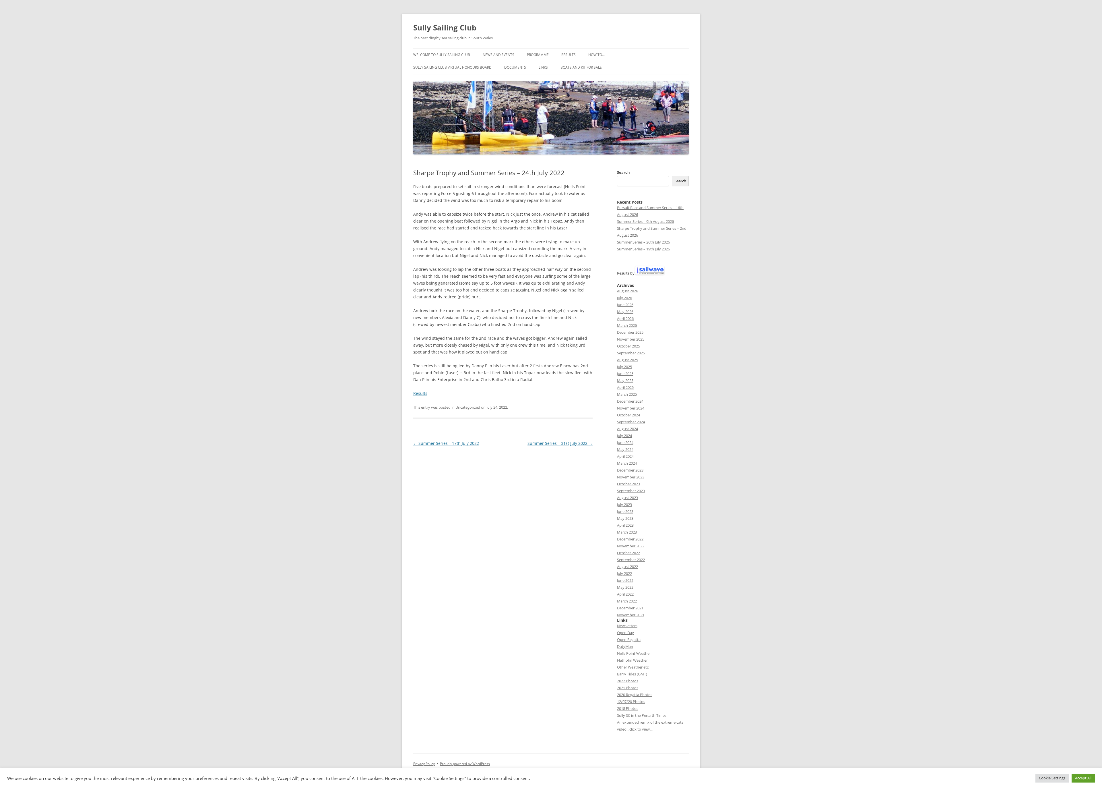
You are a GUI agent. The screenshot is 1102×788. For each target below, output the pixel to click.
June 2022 (625, 580)
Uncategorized (467, 407)
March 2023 (627, 532)
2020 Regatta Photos (634, 694)
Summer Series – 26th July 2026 (643, 242)
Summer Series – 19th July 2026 (643, 249)
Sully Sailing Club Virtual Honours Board (452, 67)
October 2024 (628, 415)
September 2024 (631, 421)
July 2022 (624, 573)
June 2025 (625, 373)
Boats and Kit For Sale (581, 67)
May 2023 (625, 518)
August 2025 (627, 359)
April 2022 (625, 594)
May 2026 (625, 311)
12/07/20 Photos (631, 701)
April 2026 (625, 318)
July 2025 (624, 366)
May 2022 (625, 587)
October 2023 (628, 483)
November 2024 (630, 408)
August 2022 (627, 566)
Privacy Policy (424, 763)
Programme (538, 54)
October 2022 (628, 552)
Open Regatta (629, 639)
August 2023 (627, 497)
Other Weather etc (633, 667)
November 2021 (630, 614)
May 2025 (625, 380)
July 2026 (624, 297)
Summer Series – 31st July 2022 (560, 443)
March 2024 (627, 463)
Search (623, 172)
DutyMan (625, 646)
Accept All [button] (1083, 778)
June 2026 (625, 304)
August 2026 (627, 290)
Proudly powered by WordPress (465, 763)
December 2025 (630, 332)
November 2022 (630, 545)
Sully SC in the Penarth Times (641, 715)
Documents (515, 67)
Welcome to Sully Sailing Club (441, 54)
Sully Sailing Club (444, 27)
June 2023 (625, 511)
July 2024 (624, 435)
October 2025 (628, 346)
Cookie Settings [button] (1052, 778)
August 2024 (627, 428)
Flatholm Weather (632, 660)
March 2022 (627, 601)
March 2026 (627, 325)
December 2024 (630, 401)
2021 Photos (627, 687)
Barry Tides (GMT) (632, 674)
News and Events (498, 54)
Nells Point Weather (634, 653)
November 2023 (630, 477)
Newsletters (627, 625)
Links (543, 67)
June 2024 (625, 442)
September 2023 (631, 490)
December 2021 (630, 608)
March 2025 (627, 394)
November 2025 (630, 339)
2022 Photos (627, 680)
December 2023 (630, 470)
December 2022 (630, 539)
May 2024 (625, 449)
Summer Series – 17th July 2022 (446, 443)
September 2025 (631, 353)
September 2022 (631, 559)
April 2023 (625, 525)
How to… (596, 54)
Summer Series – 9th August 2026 (645, 221)
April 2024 (625, 456)
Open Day (625, 632)
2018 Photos (627, 708)
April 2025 (625, 387)
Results (568, 54)
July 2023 (624, 504)
